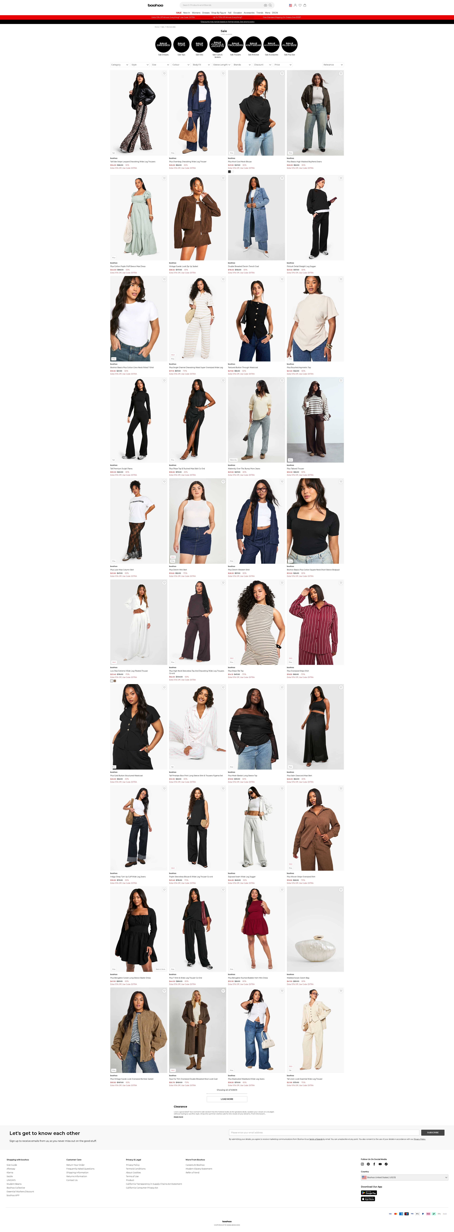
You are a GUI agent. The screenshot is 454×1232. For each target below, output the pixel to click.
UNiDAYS (11, 1180)
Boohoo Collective (16, 1188)
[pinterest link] (368, 1164)
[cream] (232, 171)
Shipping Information (77, 1172)
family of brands (315, 1139)
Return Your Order (75, 1165)
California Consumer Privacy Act (142, 1188)
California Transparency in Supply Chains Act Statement (154, 1184)
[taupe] (114, 681)
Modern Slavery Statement (199, 1169)
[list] (226, 47)
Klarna (10, 1172)
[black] (229, 171)
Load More (227, 1099)
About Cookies (133, 1172)
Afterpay (11, 1169)
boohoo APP (13, 1195)
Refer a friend (192, 1172)
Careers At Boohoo (195, 1165)
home (157, 27)
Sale (162, 27)
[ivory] (111, 681)
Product (130, 1180)
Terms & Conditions (135, 1169)
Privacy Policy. (420, 1139)
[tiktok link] (386, 1164)
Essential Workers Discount (20, 1191)
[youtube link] (380, 1164)
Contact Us (71, 1180)
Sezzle (10, 1176)
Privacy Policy (132, 1165)
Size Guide (12, 1165)
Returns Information (76, 1176)
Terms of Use (132, 1176)
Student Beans (14, 1184)
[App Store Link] (369, 1195)
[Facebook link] (374, 1164)
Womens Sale (171, 27)
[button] (290, 5)
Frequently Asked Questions (80, 1169)
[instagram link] (362, 1164)
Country (365, 1172)
